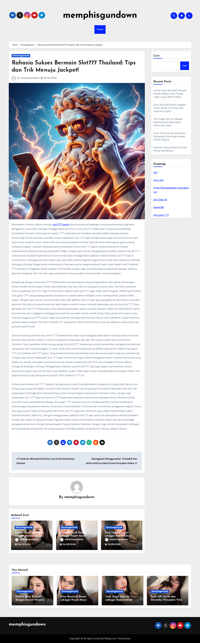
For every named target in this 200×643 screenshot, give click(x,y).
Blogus (109, 638)
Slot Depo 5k (160, 199)
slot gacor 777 (161, 215)
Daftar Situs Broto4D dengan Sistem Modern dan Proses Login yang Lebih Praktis (170, 93)
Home (100, 29)
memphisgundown (100, 15)
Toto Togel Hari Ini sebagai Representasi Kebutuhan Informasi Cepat (168, 122)
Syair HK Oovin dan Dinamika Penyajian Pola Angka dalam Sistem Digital (169, 136)
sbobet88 (158, 207)
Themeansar (123, 638)
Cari (156, 55)
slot (155, 172)
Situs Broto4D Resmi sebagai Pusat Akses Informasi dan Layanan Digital (169, 108)
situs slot (158, 180)
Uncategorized (21, 55)
